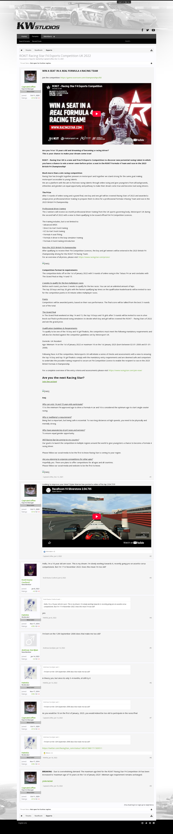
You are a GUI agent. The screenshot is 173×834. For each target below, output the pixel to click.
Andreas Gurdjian (30, 650)
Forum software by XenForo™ (37, 827)
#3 (151, 578)
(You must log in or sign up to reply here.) (139, 805)
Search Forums (24, 41)
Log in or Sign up (124, 2)
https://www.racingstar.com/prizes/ (94, 257)
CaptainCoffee (48, 59)
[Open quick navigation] (151, 50)
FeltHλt (25, 615)
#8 (151, 758)
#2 (151, 556)
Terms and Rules (150, 827)
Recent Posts (36, 41)
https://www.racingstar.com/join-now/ (125, 370)
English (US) (22, 823)
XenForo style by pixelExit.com (38, 831)
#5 (151, 648)
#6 (151, 683)
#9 (151, 786)
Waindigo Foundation (51, 829)
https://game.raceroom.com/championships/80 (81, 77)
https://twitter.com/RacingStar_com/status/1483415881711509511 (72, 748)
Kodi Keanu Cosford (27, 581)
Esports (32, 59)
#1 (151, 477)
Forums (35, 36)
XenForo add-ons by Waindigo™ (28, 829)
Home (24, 36)
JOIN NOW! (47, 781)
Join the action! (49, 381)
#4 (151, 618)
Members (48, 36)
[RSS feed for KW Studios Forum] (154, 823)
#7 (151, 718)
